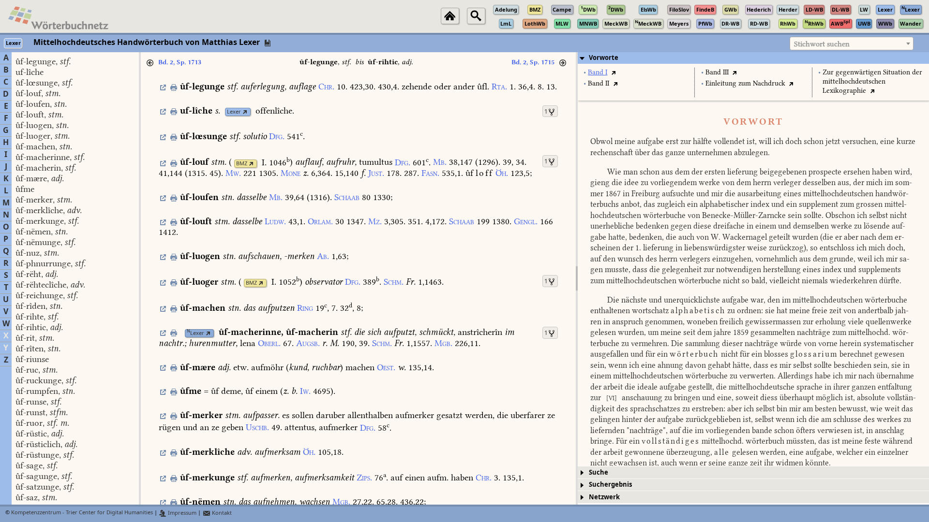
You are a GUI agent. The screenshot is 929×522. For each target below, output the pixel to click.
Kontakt (221, 513)
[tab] (753, 58)
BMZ (241, 163)
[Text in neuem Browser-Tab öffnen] (613, 72)
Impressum (181, 513)
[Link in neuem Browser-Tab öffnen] (245, 112)
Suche (598, 472)
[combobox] (852, 43)
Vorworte (603, 57)
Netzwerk (604, 497)
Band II (598, 83)
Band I (597, 72)
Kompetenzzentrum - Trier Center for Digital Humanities (82, 513)
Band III (717, 72)
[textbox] (851, 44)
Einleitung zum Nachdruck (745, 83)
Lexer (234, 112)
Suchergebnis (610, 484)
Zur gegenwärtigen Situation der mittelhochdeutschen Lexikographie (872, 81)
